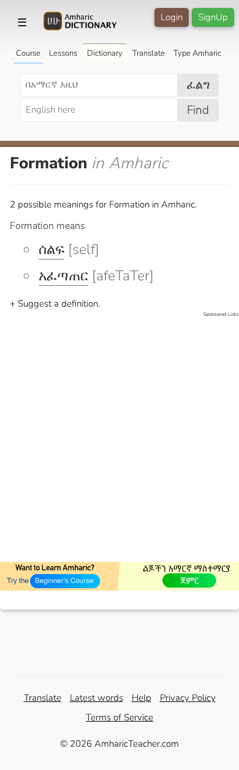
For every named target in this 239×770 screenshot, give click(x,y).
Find (198, 110)
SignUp (213, 17)
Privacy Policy (188, 698)
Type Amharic (197, 53)
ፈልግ (198, 85)
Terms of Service (119, 717)
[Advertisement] (119, 437)
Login (172, 17)
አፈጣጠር (63, 275)
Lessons (63, 53)
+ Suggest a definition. (55, 303)
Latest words (96, 698)
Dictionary (105, 53)
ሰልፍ (51, 249)
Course (28, 53)
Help (141, 698)
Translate (148, 53)
